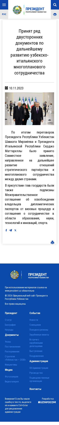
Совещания (35, 324)
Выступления (36, 351)
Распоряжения (12, 351)
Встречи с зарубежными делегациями (36, 343)
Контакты (35, 389)
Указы (8, 341)
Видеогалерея (12, 381)
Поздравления (37, 355)
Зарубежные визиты (39, 334)
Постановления (12, 346)
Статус (8, 319)
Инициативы (11, 364)
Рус (4, 14)
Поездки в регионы (39, 329)
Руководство (36, 372)
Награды (9, 329)
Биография (10, 324)
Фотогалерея (11, 376)
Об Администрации (39, 367)
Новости (34, 319)
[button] (8, 108)
